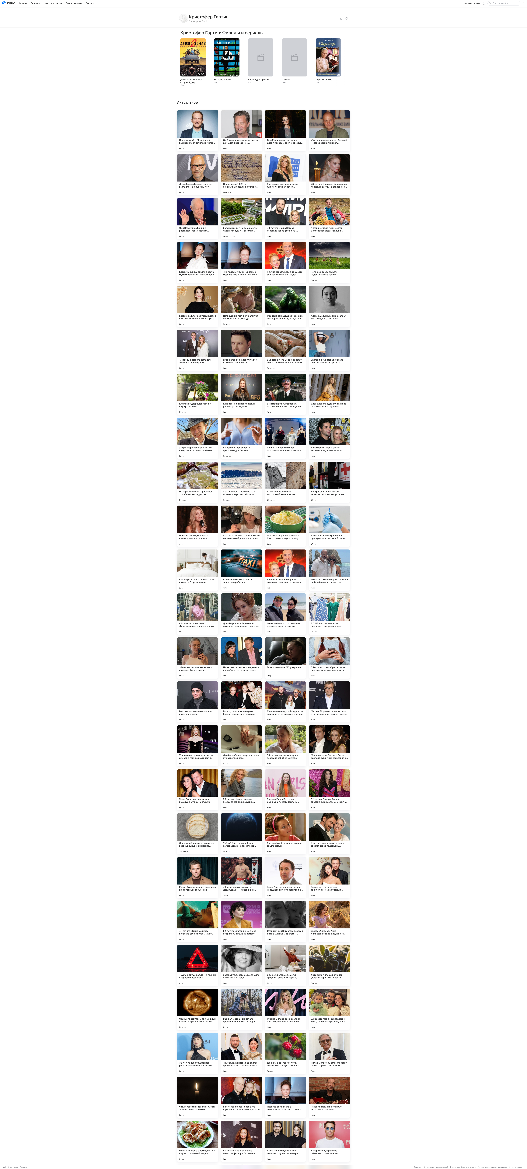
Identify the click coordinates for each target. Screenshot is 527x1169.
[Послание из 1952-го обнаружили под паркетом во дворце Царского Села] (241, 174)
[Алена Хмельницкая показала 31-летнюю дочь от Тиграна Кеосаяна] (329, 306)
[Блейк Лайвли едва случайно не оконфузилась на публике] (329, 394)
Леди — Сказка (324, 79)
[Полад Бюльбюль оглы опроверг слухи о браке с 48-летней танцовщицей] (329, 1053)
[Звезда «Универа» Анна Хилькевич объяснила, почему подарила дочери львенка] (329, 921)
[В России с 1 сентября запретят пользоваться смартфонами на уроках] (329, 658)
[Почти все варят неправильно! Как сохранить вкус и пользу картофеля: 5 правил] (285, 526)
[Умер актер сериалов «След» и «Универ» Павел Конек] (241, 350)
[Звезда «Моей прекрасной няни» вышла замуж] (285, 833)
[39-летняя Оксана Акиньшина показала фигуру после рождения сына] (197, 658)
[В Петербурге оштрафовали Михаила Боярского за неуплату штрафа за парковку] (285, 394)
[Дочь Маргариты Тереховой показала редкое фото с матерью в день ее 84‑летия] (241, 614)
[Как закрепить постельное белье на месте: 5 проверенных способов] (197, 570)
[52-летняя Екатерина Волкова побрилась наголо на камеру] (241, 921)
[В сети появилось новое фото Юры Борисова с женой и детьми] (241, 1097)
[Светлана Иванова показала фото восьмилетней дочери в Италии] (241, 526)
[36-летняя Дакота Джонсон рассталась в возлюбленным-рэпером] (197, 1053)
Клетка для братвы (258, 79)
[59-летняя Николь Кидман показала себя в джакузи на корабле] (241, 789)
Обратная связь (515, 1167)
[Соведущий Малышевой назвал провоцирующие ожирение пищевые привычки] (197, 833)
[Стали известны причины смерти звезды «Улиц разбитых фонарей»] (197, 1097)
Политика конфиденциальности (463, 1167)
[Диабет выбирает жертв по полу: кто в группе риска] (241, 745)
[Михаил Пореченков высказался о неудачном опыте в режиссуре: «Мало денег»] (329, 701)
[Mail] (4, 3)
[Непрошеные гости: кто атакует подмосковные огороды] (241, 306)
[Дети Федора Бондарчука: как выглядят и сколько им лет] (197, 174)
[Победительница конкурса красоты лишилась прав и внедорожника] (197, 526)
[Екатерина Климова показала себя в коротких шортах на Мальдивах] (329, 350)
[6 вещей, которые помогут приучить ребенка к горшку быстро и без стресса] (285, 965)
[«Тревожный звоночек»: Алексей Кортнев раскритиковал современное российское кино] (329, 130)
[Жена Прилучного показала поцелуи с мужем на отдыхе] (197, 789)
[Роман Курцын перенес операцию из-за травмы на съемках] (197, 877)
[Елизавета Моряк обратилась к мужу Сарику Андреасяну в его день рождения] (329, 1009)
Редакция (418, 1167)
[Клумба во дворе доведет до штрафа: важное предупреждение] (197, 394)
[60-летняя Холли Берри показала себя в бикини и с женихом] (329, 570)
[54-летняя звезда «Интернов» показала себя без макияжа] (285, 745)
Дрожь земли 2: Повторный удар (191, 81)
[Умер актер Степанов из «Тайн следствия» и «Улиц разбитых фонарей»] (197, 438)
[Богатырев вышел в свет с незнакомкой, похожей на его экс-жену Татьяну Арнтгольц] (329, 438)
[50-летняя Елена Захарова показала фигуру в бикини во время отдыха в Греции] (241, 1141)
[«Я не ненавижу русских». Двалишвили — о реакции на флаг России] (241, 877)
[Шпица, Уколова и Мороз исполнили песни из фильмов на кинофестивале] (285, 438)
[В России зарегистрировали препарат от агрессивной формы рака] (329, 526)
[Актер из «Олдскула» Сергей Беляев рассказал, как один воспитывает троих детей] (329, 218)
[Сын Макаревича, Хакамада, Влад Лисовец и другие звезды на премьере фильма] (285, 130)
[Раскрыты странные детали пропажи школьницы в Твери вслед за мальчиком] (241, 1009)
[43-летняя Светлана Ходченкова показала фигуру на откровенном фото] (329, 174)
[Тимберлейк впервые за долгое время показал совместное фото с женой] (241, 1053)
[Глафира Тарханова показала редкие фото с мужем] (241, 394)
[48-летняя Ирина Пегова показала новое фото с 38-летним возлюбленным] (285, 218)
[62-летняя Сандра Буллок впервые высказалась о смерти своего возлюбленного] (329, 789)
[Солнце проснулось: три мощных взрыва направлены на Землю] (197, 1009)
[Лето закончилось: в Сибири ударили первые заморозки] (329, 965)
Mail (4, 1167)
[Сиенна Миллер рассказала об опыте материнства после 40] (285, 1009)
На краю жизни (222, 79)
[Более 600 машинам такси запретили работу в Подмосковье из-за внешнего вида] (241, 570)
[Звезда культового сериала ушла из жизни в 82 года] (241, 965)
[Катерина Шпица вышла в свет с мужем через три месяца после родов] (197, 262)
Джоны (286, 79)
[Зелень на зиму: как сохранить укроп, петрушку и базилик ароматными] (241, 218)
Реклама (23, 1167)
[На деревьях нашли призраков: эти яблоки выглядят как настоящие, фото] (197, 482)
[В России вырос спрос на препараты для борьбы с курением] (241, 438)
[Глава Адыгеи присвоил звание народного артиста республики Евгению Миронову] (285, 877)
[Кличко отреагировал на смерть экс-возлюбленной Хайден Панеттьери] (285, 262)
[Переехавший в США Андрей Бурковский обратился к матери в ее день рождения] (197, 130)
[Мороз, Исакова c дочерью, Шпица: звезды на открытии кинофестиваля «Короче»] (241, 701)
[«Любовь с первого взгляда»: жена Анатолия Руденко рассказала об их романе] (197, 350)
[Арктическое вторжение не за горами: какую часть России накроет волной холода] (241, 482)
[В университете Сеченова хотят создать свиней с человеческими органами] (285, 350)
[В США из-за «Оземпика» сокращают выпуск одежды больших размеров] (329, 614)
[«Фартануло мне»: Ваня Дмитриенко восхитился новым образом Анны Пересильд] (197, 614)
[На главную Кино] (10, 3)
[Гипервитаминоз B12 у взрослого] (285, 658)
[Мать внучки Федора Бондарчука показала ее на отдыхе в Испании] (285, 701)
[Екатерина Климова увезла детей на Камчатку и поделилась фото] (197, 306)
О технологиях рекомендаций (436, 1167)
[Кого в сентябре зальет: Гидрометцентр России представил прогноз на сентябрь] (329, 262)
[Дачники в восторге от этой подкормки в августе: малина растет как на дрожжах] (285, 1053)
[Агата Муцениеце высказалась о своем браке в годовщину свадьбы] (329, 833)
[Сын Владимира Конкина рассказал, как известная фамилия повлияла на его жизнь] (197, 218)
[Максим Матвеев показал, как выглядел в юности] (197, 701)
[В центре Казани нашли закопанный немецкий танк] (285, 482)
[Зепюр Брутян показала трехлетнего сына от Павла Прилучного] (329, 877)
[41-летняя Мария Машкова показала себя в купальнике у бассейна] (197, 921)
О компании (13, 1167)
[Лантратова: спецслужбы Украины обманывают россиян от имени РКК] (329, 482)
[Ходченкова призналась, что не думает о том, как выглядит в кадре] (197, 745)
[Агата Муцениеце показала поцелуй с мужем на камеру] (285, 1141)
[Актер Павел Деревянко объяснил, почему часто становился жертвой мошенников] (329, 1141)
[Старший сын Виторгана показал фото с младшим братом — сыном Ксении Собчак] (285, 921)
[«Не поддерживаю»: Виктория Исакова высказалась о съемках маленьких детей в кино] (241, 262)
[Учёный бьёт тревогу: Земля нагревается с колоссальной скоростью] (241, 833)
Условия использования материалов (492, 1167)
